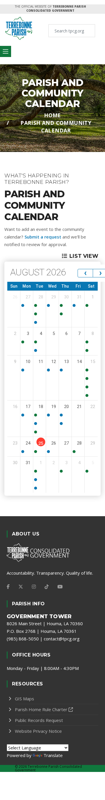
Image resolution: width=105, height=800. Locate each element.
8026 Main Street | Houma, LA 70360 (45, 623)
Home (52, 115)
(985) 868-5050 (23, 639)
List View (83, 256)
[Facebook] (8, 586)
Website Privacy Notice (38, 731)
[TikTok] (46, 586)
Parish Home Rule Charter (41, 709)
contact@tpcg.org (62, 639)
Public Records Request (39, 720)
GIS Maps (24, 698)
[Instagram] (34, 586)
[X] (21, 586)
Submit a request (42, 237)
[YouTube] (60, 586)
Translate (53, 755)
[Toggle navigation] (5, 51)
